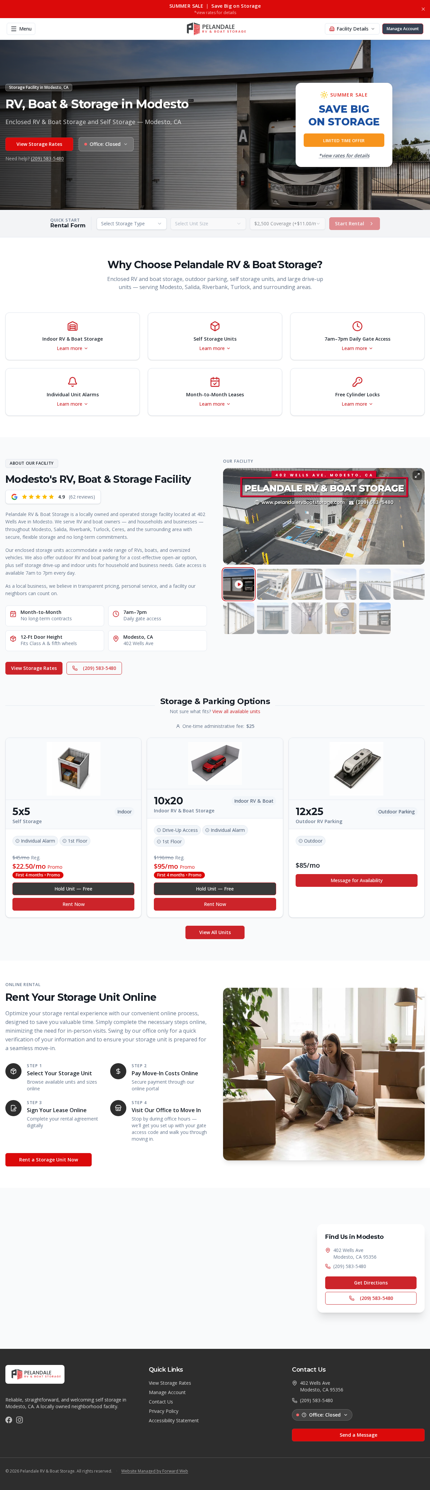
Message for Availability (357, 880)
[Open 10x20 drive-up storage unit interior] (272, 618)
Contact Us (161, 1401)
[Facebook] (8, 1420)
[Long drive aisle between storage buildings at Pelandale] (374, 584)
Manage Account (167, 1392)
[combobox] (132, 224)
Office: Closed (325, 1415)
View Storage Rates (39, 144)
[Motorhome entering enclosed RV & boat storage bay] (374, 618)
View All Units (215, 932)
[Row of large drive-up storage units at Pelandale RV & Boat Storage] (238, 618)
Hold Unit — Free (73, 888)
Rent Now (73, 904)
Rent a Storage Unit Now (48, 1159)
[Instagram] (19, 1420)
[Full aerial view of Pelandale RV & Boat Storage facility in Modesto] (306, 584)
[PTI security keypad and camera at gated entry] (340, 618)
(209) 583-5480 (47, 158)
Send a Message (358, 1435)
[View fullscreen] (417, 475)
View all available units (236, 711)
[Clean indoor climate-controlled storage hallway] (306, 618)
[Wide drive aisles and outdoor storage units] (409, 584)
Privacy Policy (163, 1411)
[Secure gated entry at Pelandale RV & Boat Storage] (340, 584)
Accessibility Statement (174, 1420)
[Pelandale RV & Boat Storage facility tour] (238, 584)
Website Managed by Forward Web (154, 1471)
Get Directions (371, 1282)
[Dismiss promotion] (423, 9)
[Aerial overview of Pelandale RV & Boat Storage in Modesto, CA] (272, 584)
